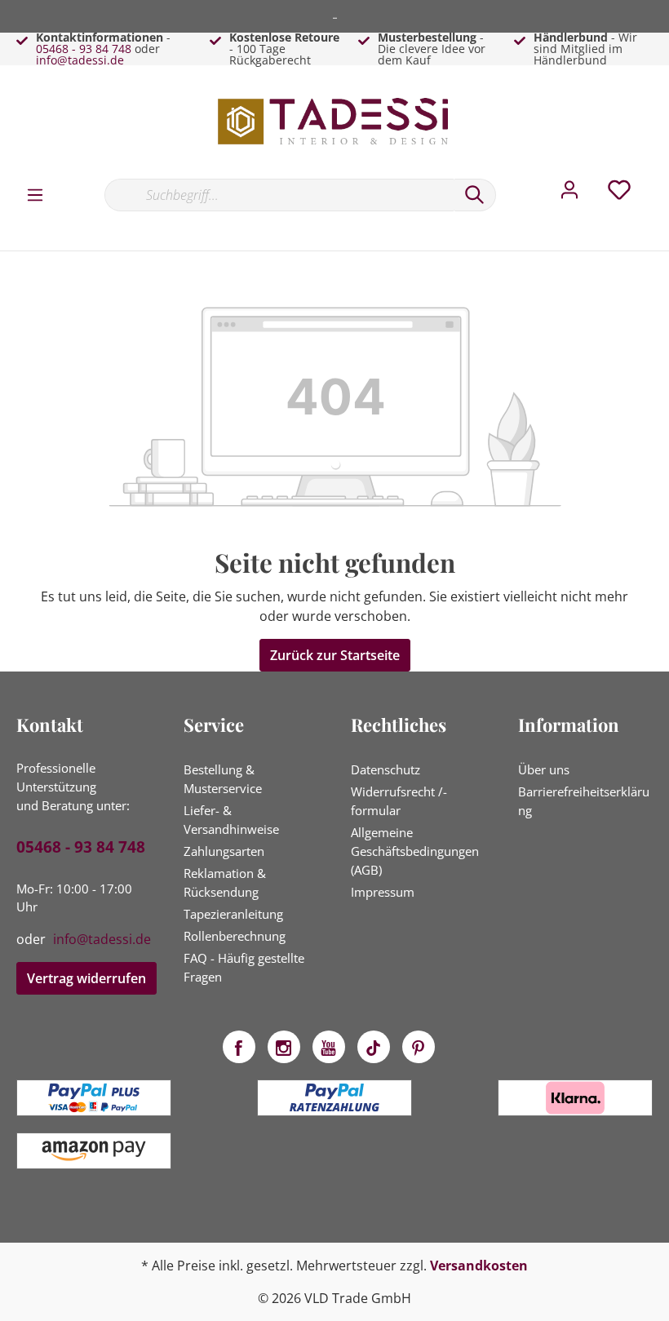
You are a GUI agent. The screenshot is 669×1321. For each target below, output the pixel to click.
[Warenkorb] (659, 178)
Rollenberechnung (235, 936)
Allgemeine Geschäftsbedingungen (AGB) (415, 851)
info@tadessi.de (80, 60)
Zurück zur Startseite (335, 655)
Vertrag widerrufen (86, 978)
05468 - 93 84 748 (83, 48)
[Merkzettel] (619, 194)
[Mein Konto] (569, 194)
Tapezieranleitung (233, 914)
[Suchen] (475, 195)
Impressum (382, 892)
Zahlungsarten (224, 851)
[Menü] (35, 194)
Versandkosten (479, 1265)
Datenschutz (385, 769)
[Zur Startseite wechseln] (334, 121)
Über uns (543, 769)
